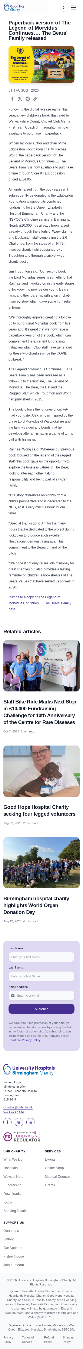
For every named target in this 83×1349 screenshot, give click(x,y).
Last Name (16, 967)
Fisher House (13, 1256)
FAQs (7, 1202)
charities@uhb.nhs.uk (18, 1107)
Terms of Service (28, 1339)
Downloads (12, 1194)
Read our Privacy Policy (24, 1040)
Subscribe (41, 1009)
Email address (18, 986)
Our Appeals (12, 1248)
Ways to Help (13, 1176)
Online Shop (54, 1168)
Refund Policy (49, 1339)
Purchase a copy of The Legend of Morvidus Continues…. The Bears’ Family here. (40, 603)
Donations (11, 1230)
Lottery (8, 1239)
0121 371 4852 (13, 1111)
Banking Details (15, 1211)
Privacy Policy (8, 1339)
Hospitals (10, 1168)
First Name (16, 948)
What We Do (13, 1159)
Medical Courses (57, 1176)
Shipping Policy (68, 1339)
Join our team (13, 1265)
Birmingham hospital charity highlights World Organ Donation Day (36, 905)
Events (50, 1159)
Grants (50, 1185)
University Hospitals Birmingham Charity (44, 1280)
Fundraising (12, 1185)
